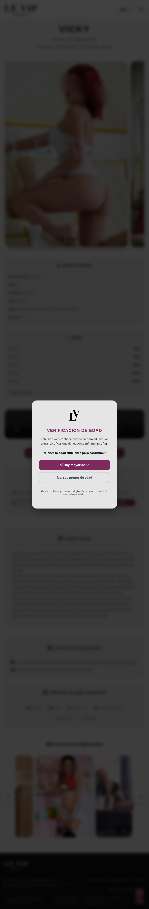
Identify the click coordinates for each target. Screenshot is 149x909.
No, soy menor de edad (74, 477)
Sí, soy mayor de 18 (74, 465)
